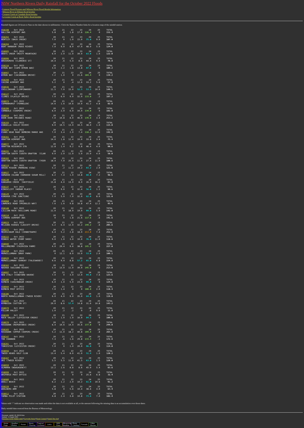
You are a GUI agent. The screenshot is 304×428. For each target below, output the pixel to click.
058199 (5, 315)
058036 (5, 87)
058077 (5, 144)
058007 (5, 72)
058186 (5, 294)
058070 (5, 322)
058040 (5, 244)
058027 (5, 172)
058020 (5, 258)
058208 (5, 80)
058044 (5, 286)
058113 (5, 165)
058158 (5, 251)
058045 (5, 301)
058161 (5, 137)
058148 (5, 208)
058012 (5, 393)
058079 (5, 308)
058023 (5, 222)
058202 (5, 37)
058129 (5, 194)
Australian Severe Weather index (12, 419)
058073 (5, 101)
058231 (5, 151)
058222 (5, 237)
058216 (5, 65)
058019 (5, 115)
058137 (5, 187)
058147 (5, 336)
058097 (5, 272)
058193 (5, 122)
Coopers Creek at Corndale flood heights (19, 14)
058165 (5, 329)
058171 (5, 229)
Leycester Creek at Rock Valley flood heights (21, 17)
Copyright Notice (29, 419)
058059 (5, 365)
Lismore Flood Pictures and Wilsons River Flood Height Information (31, 9)
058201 (5, 344)
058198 (5, 30)
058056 (5, 351)
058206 (5, 108)
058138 (5, 179)
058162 (5, 265)
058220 (5, 386)
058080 (5, 379)
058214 (5, 215)
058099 (5, 372)
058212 (5, 130)
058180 (5, 279)
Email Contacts (41, 419)
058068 (5, 201)
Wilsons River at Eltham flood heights (18, 12)
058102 (5, 158)
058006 (5, 58)
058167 (5, 358)
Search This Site (53, 419)
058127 (5, 94)
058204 (5, 44)
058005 (5, 51)
